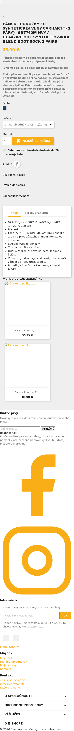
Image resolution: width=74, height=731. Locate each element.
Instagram (16, 638)
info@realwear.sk (12, 684)
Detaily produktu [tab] (36, 213)
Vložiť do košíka (33, 141)
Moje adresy (8, 665)
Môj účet (6, 658)
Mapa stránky (9, 646)
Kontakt (5, 669)
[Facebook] (37, 521)
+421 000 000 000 (12, 680)
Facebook (6, 638)
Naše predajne (10, 687)
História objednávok (13, 661)
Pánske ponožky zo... (27, 330)
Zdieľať (16, 164)
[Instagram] (37, 596)
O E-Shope (13, 723)
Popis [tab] (14, 213)
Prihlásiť (48, 428)
